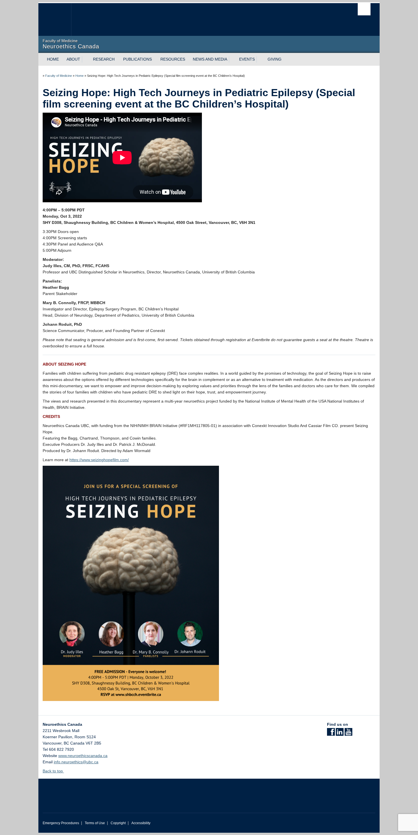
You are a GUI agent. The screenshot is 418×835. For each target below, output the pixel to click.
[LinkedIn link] (339, 733)
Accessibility (140, 823)
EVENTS (247, 59)
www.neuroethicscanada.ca (82, 755)
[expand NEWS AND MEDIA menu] (232, 59)
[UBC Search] (364, 9)
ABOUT (73, 59)
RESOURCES (172, 59)
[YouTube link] (348, 733)
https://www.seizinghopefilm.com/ (99, 459)
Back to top (53, 771)
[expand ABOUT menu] (85, 59)
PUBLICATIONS (137, 59)
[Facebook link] (331, 733)
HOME (53, 59)
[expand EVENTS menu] (259, 59)
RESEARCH (104, 59)
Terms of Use (95, 823)
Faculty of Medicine (58, 75)
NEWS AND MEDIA (210, 59)
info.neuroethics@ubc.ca (76, 762)
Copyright (118, 823)
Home (79, 75)
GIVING (275, 59)
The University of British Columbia (54, 19)
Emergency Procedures (61, 823)
